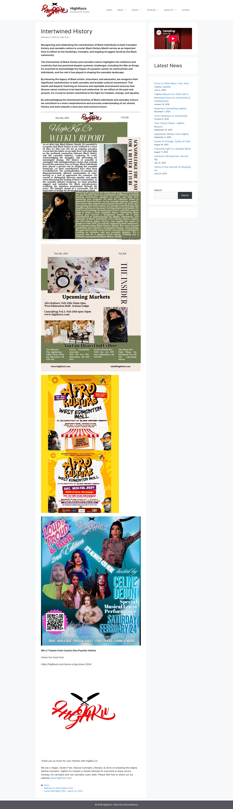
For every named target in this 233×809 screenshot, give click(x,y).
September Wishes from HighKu (171, 134)
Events (135, 10)
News (120, 10)
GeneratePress (131, 804)
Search (158, 190)
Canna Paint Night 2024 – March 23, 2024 (63, 791)
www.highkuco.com (60, 778)
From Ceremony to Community (170, 116)
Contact (185, 10)
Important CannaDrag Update (170, 108)
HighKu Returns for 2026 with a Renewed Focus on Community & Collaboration (172, 97)
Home (109, 10)
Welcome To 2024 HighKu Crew (58, 788)
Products (151, 10)
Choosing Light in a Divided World (172, 148)
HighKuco (78, 8)
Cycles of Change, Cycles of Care (172, 141)
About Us (168, 10)
